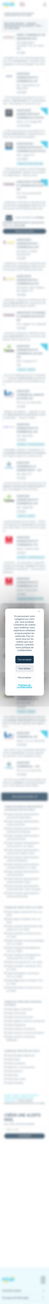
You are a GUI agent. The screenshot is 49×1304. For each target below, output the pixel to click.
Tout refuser (24, 668)
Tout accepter (25, 659)
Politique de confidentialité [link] (24, 686)
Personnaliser (24, 677)
